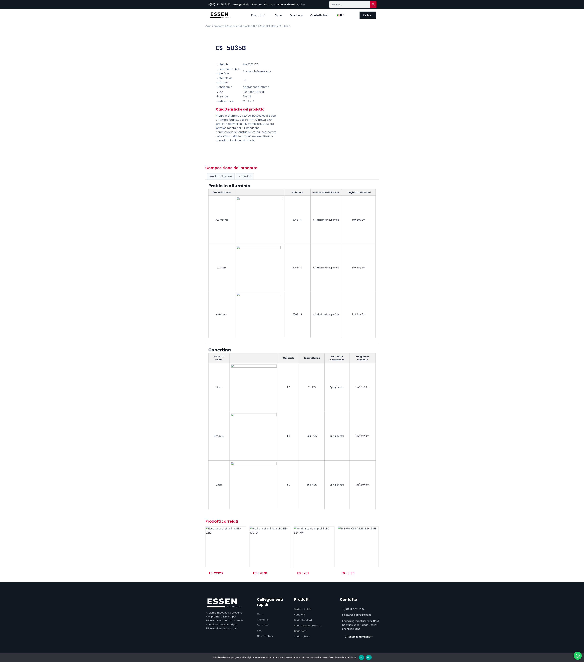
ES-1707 (303, 573)
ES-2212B (216, 573)
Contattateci (319, 15)
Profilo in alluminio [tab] (221, 176)
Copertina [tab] (245, 176)
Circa (278, 15)
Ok (361, 657)
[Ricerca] (373, 4)
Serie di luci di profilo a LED (242, 26)
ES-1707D (260, 573)
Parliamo (367, 15)
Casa (208, 26)
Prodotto (257, 15)
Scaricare (296, 15)
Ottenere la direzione (357, 636)
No (368, 657)
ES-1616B (348, 573)
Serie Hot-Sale (268, 26)
